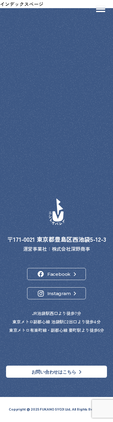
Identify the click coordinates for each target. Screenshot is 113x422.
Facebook (59, 274)
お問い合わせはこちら (54, 372)
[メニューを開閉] (100, 9)
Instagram (59, 293)
